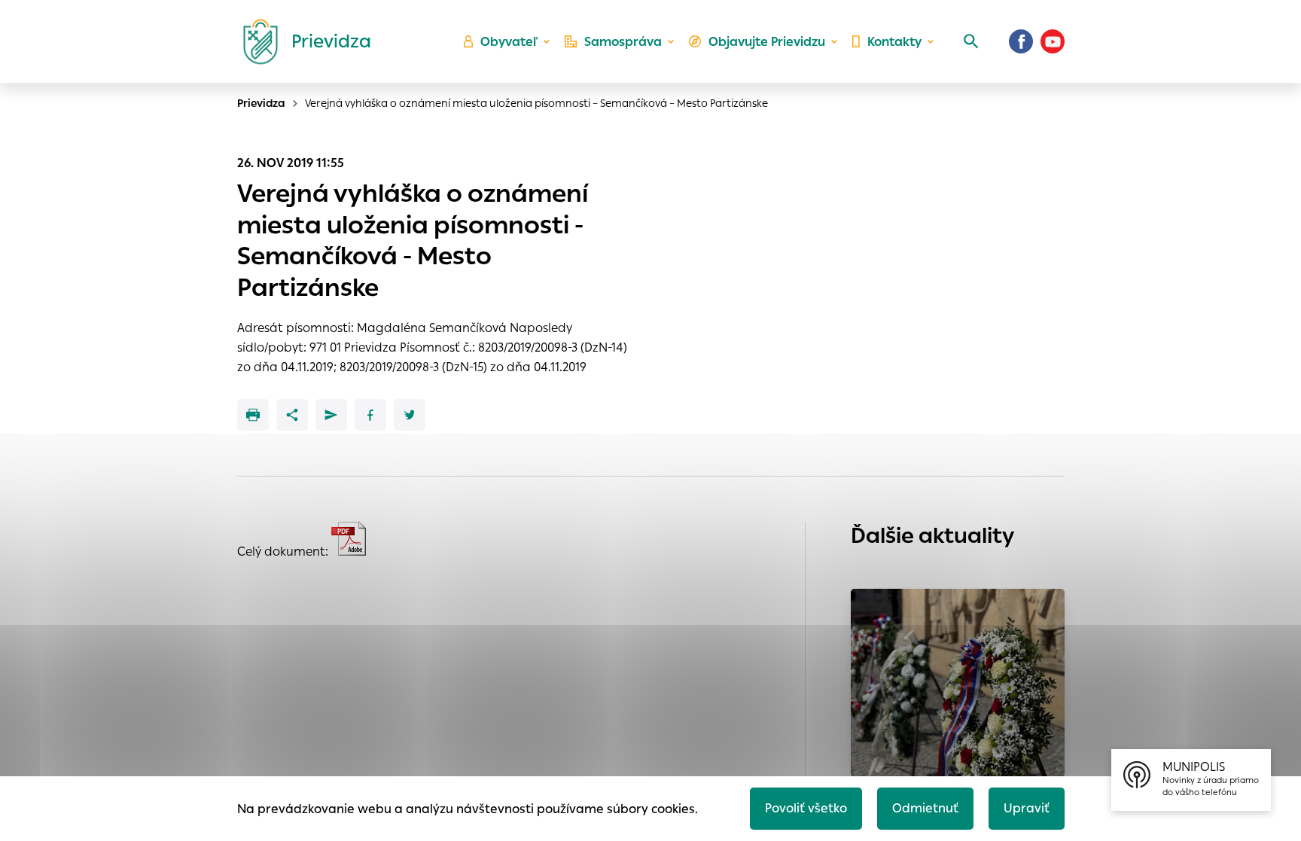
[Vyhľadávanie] (971, 41)
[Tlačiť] (253, 415)
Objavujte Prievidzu (766, 42)
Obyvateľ (509, 42)
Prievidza (261, 103)
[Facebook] (1021, 41)
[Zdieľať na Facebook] (370, 415)
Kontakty (894, 42)
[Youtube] (1052, 41)
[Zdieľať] (292, 415)
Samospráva (623, 42)
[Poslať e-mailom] (331, 415)
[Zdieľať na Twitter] (409, 415)
